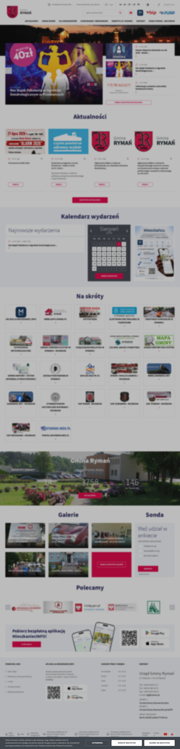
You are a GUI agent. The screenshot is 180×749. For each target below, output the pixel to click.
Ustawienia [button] (97, 743)
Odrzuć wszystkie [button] (127, 743)
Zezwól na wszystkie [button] (159, 743)
